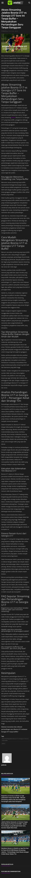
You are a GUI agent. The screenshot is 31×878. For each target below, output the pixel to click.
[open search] (29, 3)
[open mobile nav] (2, 3)
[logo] (15, 3)
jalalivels (3, 765)
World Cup (5, 31)
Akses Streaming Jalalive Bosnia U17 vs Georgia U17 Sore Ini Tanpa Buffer (15, 739)
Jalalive (13, 117)
